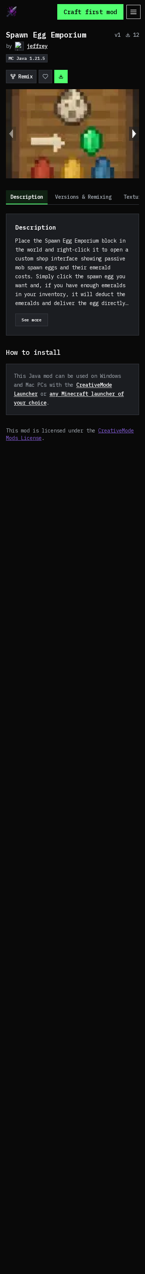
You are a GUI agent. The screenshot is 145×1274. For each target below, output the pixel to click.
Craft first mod (90, 12)
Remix (25, 76)
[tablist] (72, 197)
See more (32, 319)
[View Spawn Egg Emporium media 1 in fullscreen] (72, 133)
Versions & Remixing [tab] (83, 197)
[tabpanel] (72, 328)
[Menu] (133, 12)
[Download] (61, 76)
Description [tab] (26, 197)
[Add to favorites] (45, 76)
